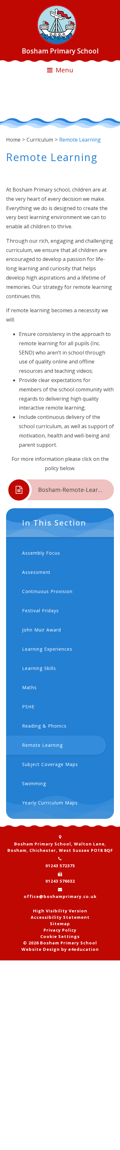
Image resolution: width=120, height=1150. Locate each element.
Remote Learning (80, 139)
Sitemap (60, 923)
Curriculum (40, 139)
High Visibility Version (60, 911)
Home (13, 139)
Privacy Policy (60, 930)
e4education (83, 949)
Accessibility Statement (60, 917)
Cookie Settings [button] (60, 936)
